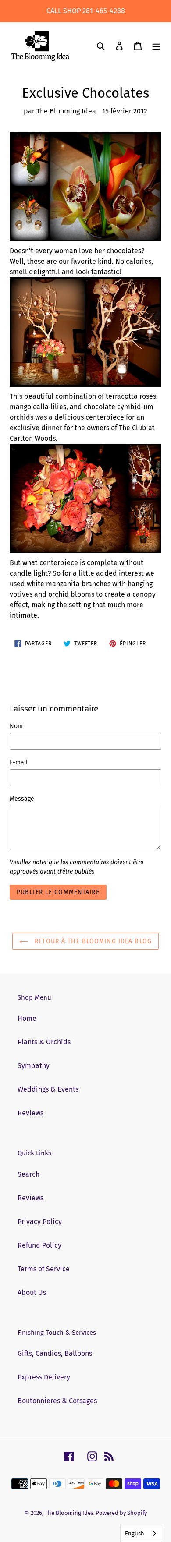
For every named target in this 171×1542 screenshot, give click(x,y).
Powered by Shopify (121, 1513)
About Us (32, 1292)
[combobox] (141, 1533)
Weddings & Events (48, 1089)
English (134, 1533)
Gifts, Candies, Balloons (55, 1353)
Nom (16, 726)
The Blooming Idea (69, 1513)
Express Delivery (44, 1377)
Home (27, 1018)
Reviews (30, 1113)
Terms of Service (44, 1269)
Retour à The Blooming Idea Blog (92, 941)
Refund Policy (39, 1245)
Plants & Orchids (44, 1042)
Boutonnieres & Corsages (57, 1401)
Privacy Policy (40, 1221)
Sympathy (34, 1065)
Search (28, 1174)
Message (22, 799)
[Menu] (156, 46)
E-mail (19, 762)
